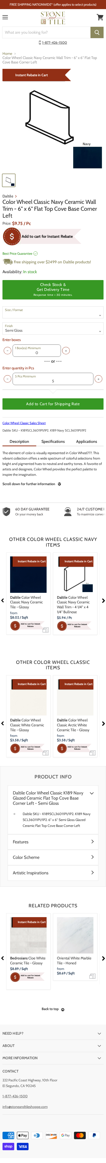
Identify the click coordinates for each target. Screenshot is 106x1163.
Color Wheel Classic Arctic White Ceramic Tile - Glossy (73, 725)
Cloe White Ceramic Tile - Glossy (28, 960)
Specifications (53, 441)
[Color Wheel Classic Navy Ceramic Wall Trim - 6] (53, 119)
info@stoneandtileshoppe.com (25, 1106)
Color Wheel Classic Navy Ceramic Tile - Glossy (26, 602)
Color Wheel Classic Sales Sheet (24, 423)
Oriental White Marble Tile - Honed (74, 960)
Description (19, 441)
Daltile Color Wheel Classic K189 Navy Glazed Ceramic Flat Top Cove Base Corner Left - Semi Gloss (48, 798)
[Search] (97, 32)
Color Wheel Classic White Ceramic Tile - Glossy (27, 725)
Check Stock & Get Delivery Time (53, 289)
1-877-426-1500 (54, 42)
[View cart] (100, 17)
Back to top (50, 1009)
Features (20, 842)
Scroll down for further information (28, 484)
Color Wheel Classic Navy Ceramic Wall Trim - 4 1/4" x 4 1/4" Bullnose (73, 604)
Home (7, 54)
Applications (86, 441)
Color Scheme (26, 857)
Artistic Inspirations (30, 873)
